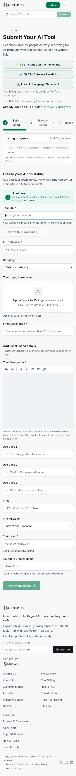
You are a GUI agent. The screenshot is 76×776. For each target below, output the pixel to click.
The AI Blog (48, 680)
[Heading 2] (12, 369)
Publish (68, 122)
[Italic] (26, 369)
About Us (8, 680)
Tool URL (9, 207)
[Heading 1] (6, 369)
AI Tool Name (12, 242)
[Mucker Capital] (10, 664)
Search (63, 14)
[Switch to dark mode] (64, 5)
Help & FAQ (48, 686)
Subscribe (63, 649)
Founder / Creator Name (18, 558)
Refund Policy (13, 768)
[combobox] (32, 14)
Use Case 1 (10, 446)
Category (10, 260)
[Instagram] (66, 762)
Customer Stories (13, 686)
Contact (7, 706)
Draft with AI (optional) (22, 232)
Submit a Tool (49, 693)
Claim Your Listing (51, 699)
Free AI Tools (11, 747)
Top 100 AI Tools (13, 734)
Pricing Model (11, 518)
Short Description (15, 323)
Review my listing (19, 585)
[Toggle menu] (71, 5)
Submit (53, 5)
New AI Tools (11, 740)
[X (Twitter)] (61, 762)
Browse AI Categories (16, 721)
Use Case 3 (10, 482)
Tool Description (14, 362)
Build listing (16, 123)
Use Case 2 (10, 464)
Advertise (8, 693)
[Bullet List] (32, 369)
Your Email (10, 536)
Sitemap (46, 706)
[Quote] (44, 369)
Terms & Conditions (17, 764)
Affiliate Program (13, 699)
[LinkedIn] (71, 762)
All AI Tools (9, 727)
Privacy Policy (39, 764)
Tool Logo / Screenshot (18, 277)
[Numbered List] (38, 369)
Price (6, 500)
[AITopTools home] (17, 5)
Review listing (43, 123)
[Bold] (20, 369)
